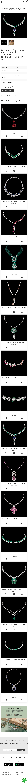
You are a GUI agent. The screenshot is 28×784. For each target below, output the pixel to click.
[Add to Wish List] (16, 90)
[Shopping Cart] (26, 2)
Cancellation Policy (6, 774)
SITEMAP (18, 774)
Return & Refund (5, 776)
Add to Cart (7, 90)
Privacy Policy (19, 772)
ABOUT (4, 769)
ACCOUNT (13, 769)
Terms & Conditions (20, 776)
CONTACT (23, 769)
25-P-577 (17, 82)
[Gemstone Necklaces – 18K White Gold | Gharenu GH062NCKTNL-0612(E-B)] (4, 43)
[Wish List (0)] (24, 2)
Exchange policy (5, 772)
